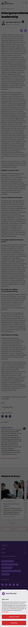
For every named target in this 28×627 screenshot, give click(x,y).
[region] (14, 608)
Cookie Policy (5, 612)
